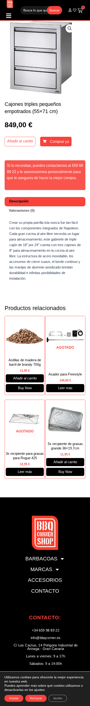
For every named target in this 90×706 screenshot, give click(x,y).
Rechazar (36, 698)
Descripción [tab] (19, 201)
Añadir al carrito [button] (25, 378)
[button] (70, 28)
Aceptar (14, 698)
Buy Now (25, 388)
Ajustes (57, 698)
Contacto (45, 591)
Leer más (65, 388)
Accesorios (45, 580)
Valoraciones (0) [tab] (22, 210)
